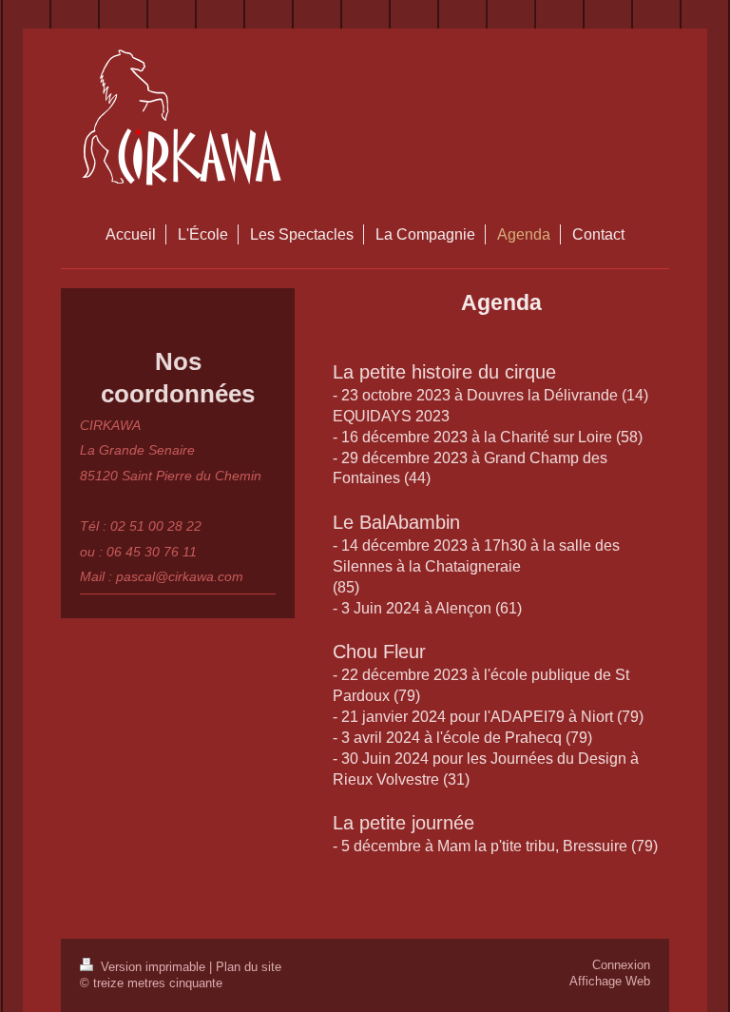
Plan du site (248, 967)
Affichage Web (609, 981)
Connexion (621, 965)
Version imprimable (153, 967)
